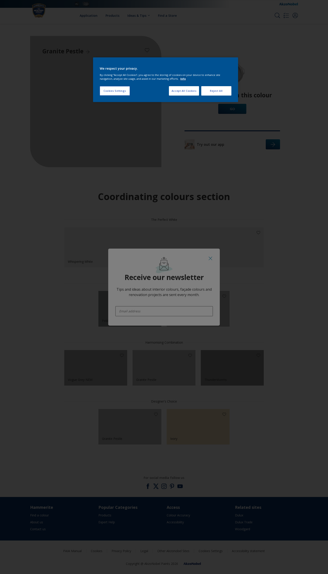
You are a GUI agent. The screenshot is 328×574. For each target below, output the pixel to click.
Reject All (216, 90)
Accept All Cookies (184, 90)
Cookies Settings (115, 90)
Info (183, 78)
